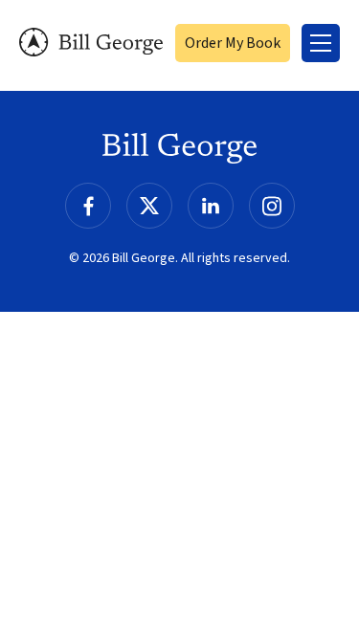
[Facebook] (88, 206)
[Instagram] (272, 206)
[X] (149, 206)
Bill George (91, 42)
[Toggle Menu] (321, 43)
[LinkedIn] (211, 206)
